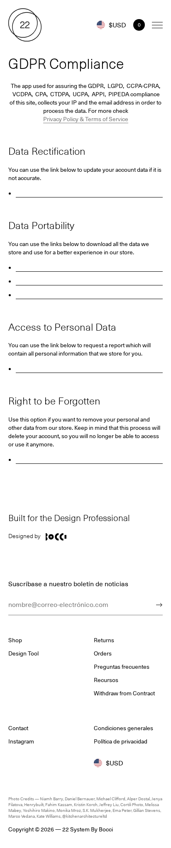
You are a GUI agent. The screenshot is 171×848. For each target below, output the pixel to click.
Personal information (89, 280)
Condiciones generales (123, 728)
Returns (104, 640)
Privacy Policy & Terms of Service (85, 119)
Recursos (106, 680)
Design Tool (23, 653)
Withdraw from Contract (124, 693)
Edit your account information (89, 192)
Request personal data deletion (89, 459)
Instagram (21, 741)
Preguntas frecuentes (121, 667)
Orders (89, 294)
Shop (15, 640)
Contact (18, 728)
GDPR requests (89, 267)
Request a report (89, 368)
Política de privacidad (120, 741)
